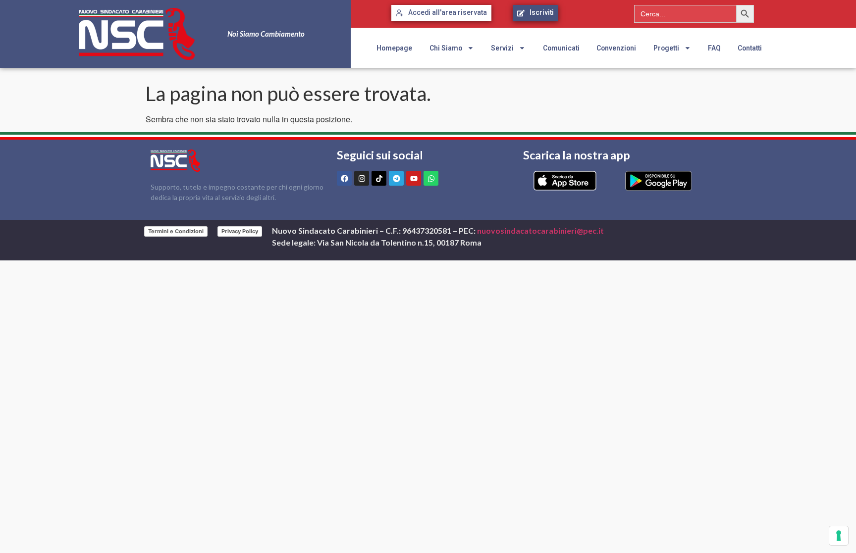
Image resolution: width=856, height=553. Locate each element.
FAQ (714, 48)
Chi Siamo (445, 48)
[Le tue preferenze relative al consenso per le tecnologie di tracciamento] (838, 535)
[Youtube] (413, 178)
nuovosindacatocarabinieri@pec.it (540, 230)
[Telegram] (396, 178)
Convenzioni (616, 48)
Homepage (394, 48)
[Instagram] (361, 178)
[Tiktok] (379, 178)
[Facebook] (344, 178)
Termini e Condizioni (176, 231)
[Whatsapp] (431, 178)
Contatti (750, 48)
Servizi (502, 48)
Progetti (666, 48)
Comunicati (561, 48)
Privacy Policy (239, 231)
